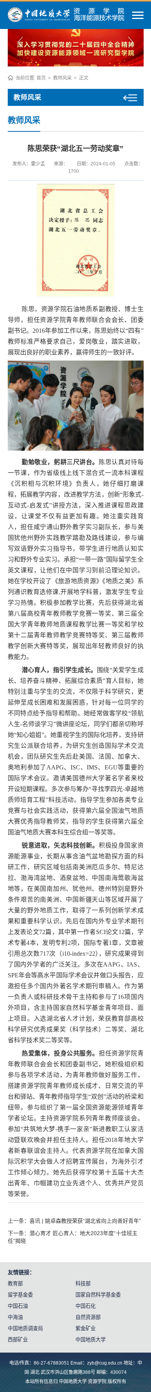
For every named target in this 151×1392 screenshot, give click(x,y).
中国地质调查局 (25, 1328)
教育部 (15, 1283)
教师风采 (62, 78)
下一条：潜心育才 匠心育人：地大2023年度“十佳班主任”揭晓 (72, 1237)
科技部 (83, 1283)
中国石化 (86, 1306)
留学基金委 (20, 1295)
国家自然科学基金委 (98, 1295)
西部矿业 (18, 1340)
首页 (41, 78)
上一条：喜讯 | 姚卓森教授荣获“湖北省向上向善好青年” (74, 1221)
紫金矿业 (86, 1328)
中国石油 (18, 1306)
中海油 (15, 1317)
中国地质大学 (91, 1340)
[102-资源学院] (66, 20)
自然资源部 (88, 1317)
